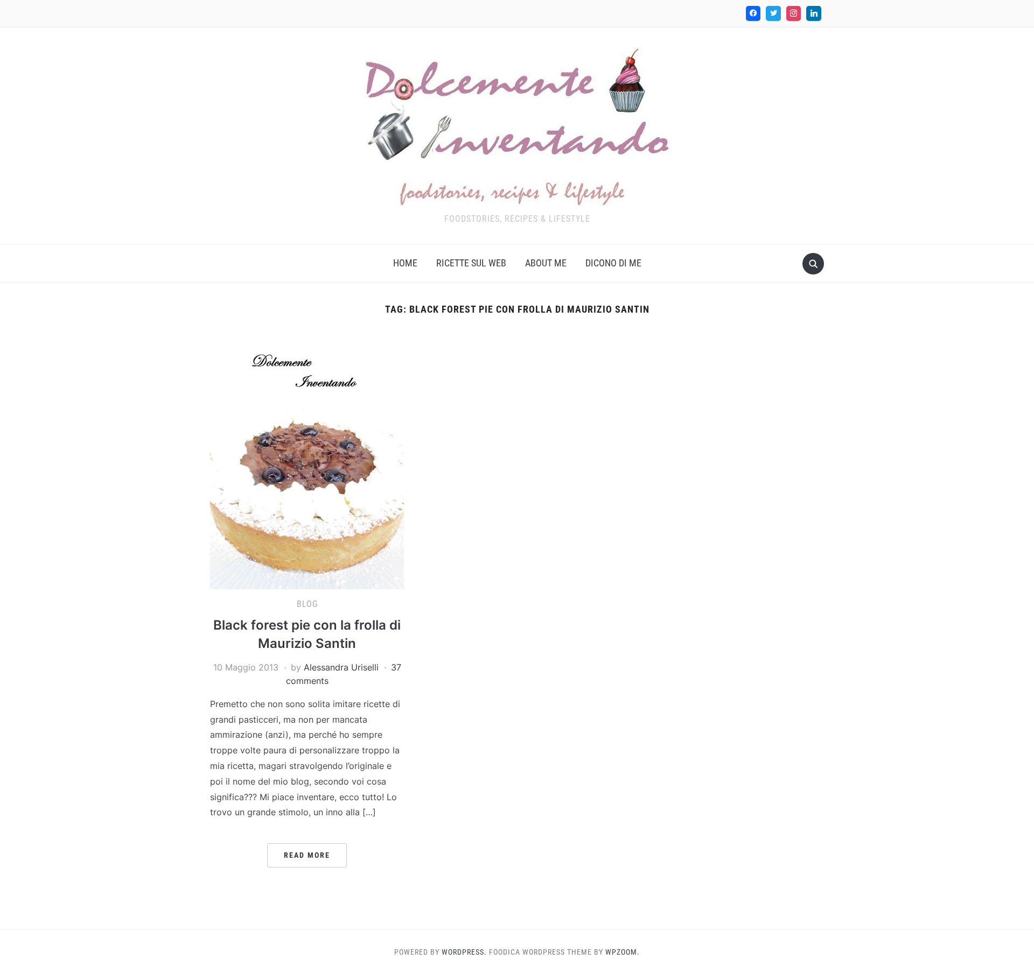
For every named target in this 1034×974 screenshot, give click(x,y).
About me (546, 263)
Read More (307, 855)
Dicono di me (613, 263)
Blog (307, 604)
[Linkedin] (814, 13)
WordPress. (464, 952)
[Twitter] (773, 13)
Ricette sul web (471, 263)
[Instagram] (794, 13)
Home (405, 263)
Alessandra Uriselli (341, 667)
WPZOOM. (622, 952)
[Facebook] (753, 13)
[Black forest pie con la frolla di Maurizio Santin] (307, 459)
